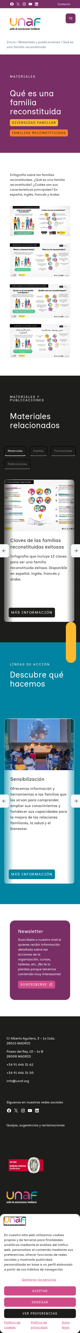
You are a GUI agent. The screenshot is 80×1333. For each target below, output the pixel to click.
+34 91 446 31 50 (20, 1073)
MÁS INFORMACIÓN (32, 612)
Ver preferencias (40, 1313)
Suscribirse (34, 984)
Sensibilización (27, 779)
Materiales (15, 451)
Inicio (11, 42)
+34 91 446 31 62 (20, 1065)
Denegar (40, 1302)
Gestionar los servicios (39, 1280)
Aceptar (40, 1291)
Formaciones (63, 451)
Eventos (38, 451)
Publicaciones (17, 464)
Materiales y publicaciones (39, 42)
